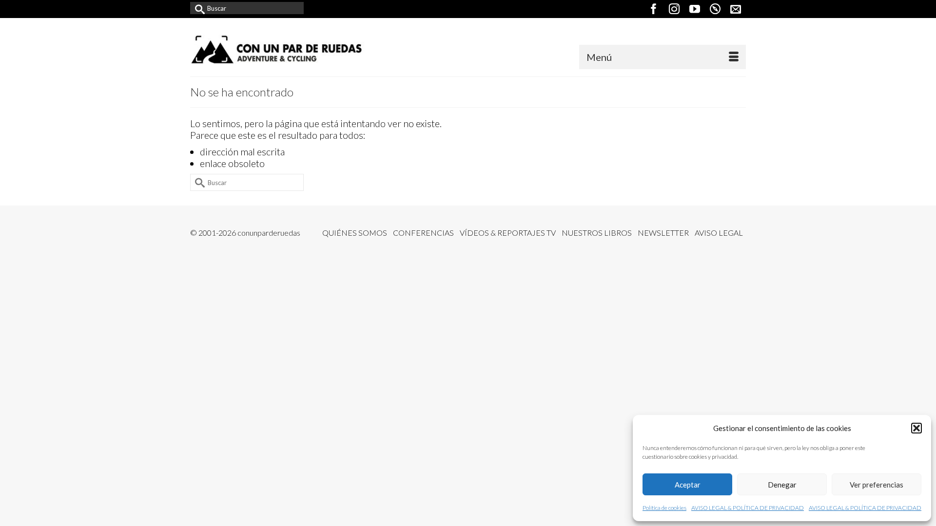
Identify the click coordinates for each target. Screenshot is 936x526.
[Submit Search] (197, 8)
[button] (916, 428)
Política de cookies (664, 507)
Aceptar (688, 484)
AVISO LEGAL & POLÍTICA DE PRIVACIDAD (747, 507)
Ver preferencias (876, 484)
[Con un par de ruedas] (278, 49)
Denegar (782, 484)
